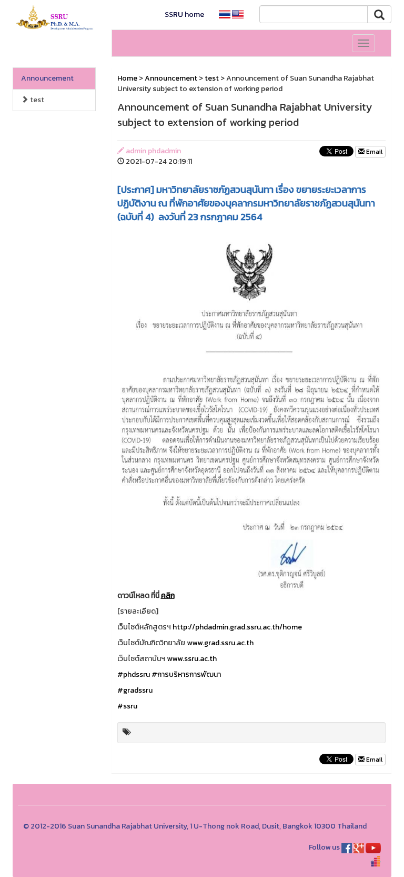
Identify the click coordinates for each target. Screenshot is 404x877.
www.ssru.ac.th (192, 658)
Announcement (47, 78)
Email (373, 151)
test (36, 99)
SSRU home (184, 14)
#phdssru (133, 674)
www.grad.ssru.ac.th (220, 642)
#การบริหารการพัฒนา (186, 674)
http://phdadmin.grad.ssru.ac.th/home (237, 627)
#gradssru (135, 690)
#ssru (127, 706)
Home (127, 78)
